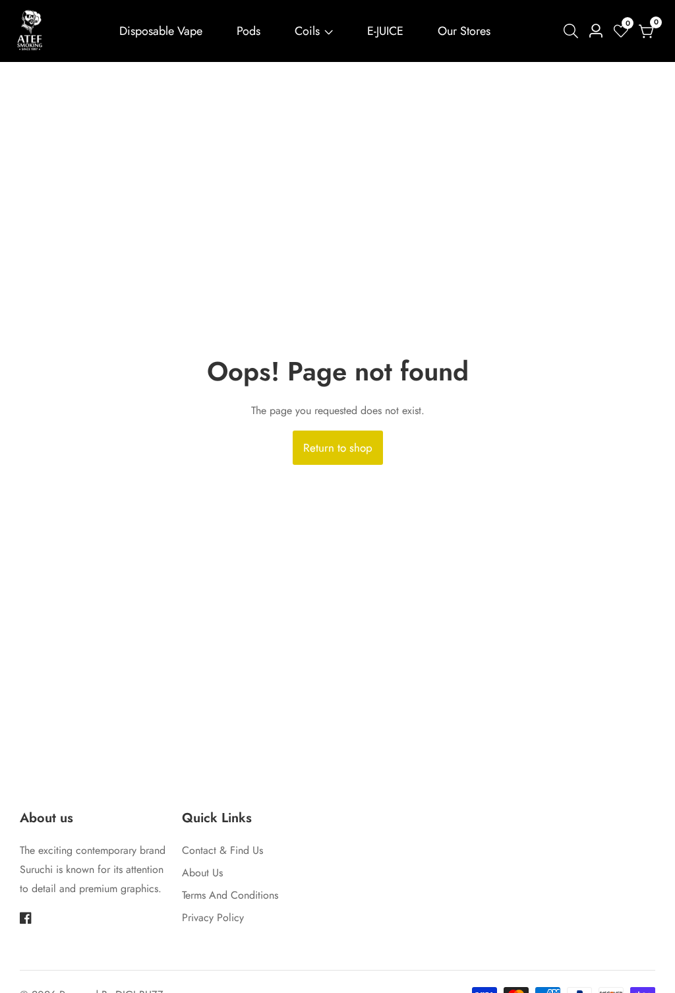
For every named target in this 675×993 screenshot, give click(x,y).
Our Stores (464, 31)
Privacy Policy (213, 917)
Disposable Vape (160, 31)
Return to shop (337, 448)
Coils (307, 31)
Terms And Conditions (230, 895)
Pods (248, 31)
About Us (202, 872)
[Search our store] (573, 31)
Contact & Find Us (222, 850)
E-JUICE (385, 31)
